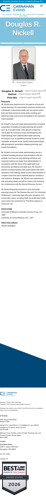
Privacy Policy (10, 402)
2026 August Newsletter (8, 419)
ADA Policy (18, 402)
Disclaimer (3, 402)
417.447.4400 (5, 454)
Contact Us (4, 459)
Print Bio (12, 97)
